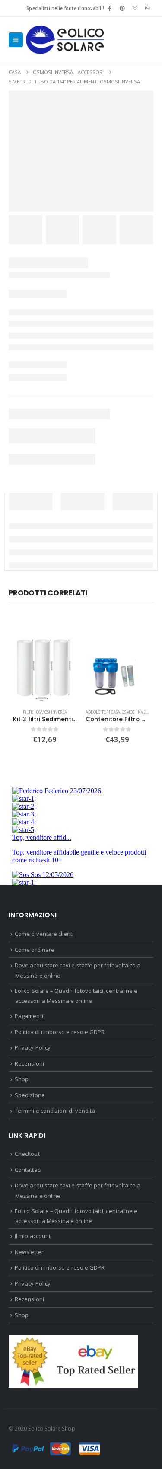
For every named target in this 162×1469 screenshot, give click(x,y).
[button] (16, 39)
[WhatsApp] (147, 8)
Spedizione (30, 1095)
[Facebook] (109, 8)
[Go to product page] (45, 671)
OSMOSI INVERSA (51, 712)
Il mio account (33, 1236)
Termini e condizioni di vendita (55, 1110)
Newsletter (29, 1252)
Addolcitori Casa (103, 712)
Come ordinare (34, 950)
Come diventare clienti (44, 934)
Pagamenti (29, 1016)
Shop (22, 1079)
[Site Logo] (65, 40)
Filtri (29, 712)
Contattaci (28, 1170)
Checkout (27, 1154)
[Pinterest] (122, 8)
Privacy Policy (33, 1047)
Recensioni (29, 1063)
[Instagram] (135, 8)
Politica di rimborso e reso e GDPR (60, 1032)
